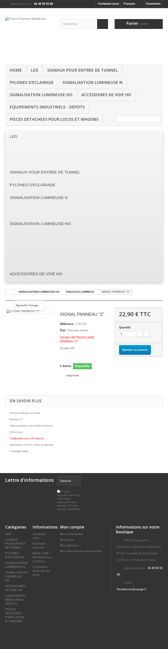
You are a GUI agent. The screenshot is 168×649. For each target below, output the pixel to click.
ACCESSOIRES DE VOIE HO (106, 94)
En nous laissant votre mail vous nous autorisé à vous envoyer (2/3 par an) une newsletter (68, 500)
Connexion (153, 3)
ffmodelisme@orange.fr (131, 589)
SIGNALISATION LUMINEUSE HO (41, 94)
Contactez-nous (108, 3)
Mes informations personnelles (81, 551)
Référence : (67, 324)
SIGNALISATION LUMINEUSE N (92, 82)
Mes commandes (71, 534)
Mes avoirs (67, 539)
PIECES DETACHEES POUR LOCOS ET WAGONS (54, 119)
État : (63, 330)
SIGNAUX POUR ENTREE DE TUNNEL (82, 70)
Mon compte (72, 527)
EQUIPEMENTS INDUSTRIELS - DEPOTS (47, 107)
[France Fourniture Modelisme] (29, 38)
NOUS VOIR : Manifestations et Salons (42, 557)
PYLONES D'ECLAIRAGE (32, 82)
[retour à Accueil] (10, 292)
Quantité (124, 327)
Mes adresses (69, 545)
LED (34, 70)
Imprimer (72, 375)
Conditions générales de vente (41, 570)
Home (16, 70)
